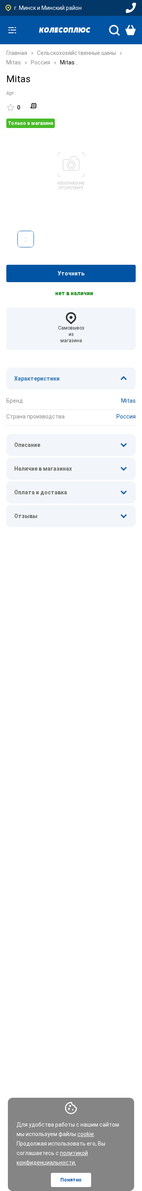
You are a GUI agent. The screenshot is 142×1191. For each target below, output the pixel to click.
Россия (126, 416)
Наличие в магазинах (43, 468)
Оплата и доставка (40, 492)
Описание (27, 445)
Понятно (71, 1180)
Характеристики (37, 378)
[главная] (64, 30)
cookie (85, 1134)
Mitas (128, 401)
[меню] (12, 30)
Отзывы (25, 516)
